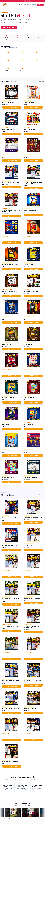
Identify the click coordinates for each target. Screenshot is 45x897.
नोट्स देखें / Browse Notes (8, 27)
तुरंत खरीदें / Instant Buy (12, 107)
